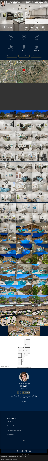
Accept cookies (42, 458)
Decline (34, 458)
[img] (45, 2)
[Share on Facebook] (18, 450)
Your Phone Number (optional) (14, 430)
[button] (24, 71)
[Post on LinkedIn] (26, 450)
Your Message (10, 434)
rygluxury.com (24, 388)
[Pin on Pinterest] (30, 450)
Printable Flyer (11, 56)
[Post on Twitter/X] (22, 450)
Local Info (36, 56)
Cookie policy (15, 459)
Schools (24, 56)
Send (24, 440)
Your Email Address (11, 425)
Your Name (10, 421)
